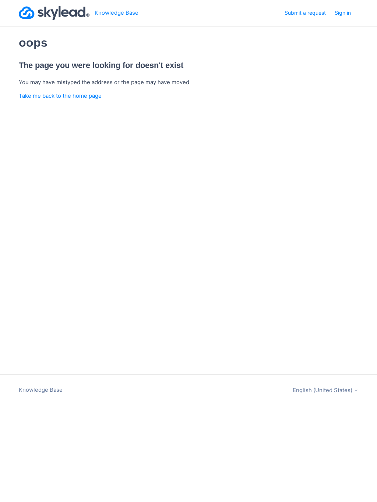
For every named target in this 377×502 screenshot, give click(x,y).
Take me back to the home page (60, 95)
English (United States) (323, 390)
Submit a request (305, 13)
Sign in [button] (343, 13)
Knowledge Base (41, 389)
